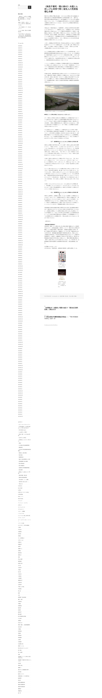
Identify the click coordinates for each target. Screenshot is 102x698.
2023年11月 (20, 115)
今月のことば (20, 540)
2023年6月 (20, 126)
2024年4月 (20, 105)
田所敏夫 (20, 635)
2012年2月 (20, 412)
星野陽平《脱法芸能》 (22, 597)
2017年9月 (20, 272)
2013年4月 (20, 382)
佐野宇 (19, 546)
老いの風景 (20, 652)
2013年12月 (20, 365)
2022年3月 (20, 158)
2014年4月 (20, 357)
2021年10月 (20, 168)
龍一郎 (19, 693)
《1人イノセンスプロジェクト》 (24, 424)
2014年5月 (20, 355)
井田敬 (19, 535)
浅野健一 (20, 620)
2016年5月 (20, 306)
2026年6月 (20, 50)
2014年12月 (20, 342)
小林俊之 (20, 576)
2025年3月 (20, 81)
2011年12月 (20, 416)
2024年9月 (20, 94)
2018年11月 (20, 242)
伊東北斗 (20, 542)
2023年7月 (20, 124)
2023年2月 (20, 134)
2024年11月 (20, 90)
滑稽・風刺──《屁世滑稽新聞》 (24, 624)
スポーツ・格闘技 (21, 511)
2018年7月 (20, 251)
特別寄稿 (20, 631)
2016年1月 (20, 314)
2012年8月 (20, 399)
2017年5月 (20, 280)
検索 (19, 5)
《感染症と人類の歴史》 (22, 452)
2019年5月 (20, 230)
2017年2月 (20, 287)
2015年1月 (20, 340)
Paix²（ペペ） (21, 496)
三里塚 (19, 527)
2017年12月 (20, 266)
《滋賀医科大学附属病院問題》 (24, 467)
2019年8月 (20, 223)
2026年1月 (20, 60)
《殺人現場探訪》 (21, 465)
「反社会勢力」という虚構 (23, 479)
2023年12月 (20, 113)
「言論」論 (20, 483)
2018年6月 (20, 253)
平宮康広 (20, 588)
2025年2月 (20, 84)
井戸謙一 (20, 533)
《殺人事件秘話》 (21, 463)
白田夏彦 (20, 641)
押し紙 (19, 591)
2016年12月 (20, 291)
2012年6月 (20, 403)
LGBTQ (19, 490)
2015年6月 (20, 329)
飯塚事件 (20, 678)
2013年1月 (20, 388)
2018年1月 (20, 263)
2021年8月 (20, 172)
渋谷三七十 (20, 622)
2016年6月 (20, 304)
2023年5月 (20, 128)
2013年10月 (20, 369)
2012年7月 (20, 401)
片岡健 (19, 629)
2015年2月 (20, 338)
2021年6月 (20, 177)
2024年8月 (20, 96)
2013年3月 (20, 384)
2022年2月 (20, 160)
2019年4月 (20, 232)
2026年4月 (20, 54)
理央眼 (19, 633)
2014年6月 (20, 352)
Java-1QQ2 (20, 488)
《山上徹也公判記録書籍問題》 (24, 445)
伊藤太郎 (20, 544)
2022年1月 (20, 162)
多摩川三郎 (20, 563)
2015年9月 (20, 323)
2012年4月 (20, 407)
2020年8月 (20, 198)
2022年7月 (20, 149)
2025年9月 (20, 69)
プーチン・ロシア (21, 517)
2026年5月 (20, 52)
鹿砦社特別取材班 (21, 686)
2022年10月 (20, 143)
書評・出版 (20, 599)
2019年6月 (20, 228)
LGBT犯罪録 (20, 494)
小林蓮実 (20, 578)
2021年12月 (20, 164)
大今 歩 (19, 565)
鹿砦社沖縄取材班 (21, 684)
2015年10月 (20, 321)
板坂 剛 (19, 607)
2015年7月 (20, 327)
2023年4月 (20, 130)
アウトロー (20, 500)
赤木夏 (19, 663)
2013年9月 (20, 371)
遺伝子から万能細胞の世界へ (23, 669)
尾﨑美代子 (20, 580)
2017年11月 (20, 268)
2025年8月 (20, 71)
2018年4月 (20, 257)
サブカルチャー (21, 509)
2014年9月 (20, 348)
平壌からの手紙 (21, 586)
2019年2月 (20, 236)
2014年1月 (20, 363)
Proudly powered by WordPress (50, 325)
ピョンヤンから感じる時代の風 (24, 515)
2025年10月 (20, 67)
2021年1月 (20, 187)
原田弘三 (20, 555)
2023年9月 (20, 120)
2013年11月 (20, 367)
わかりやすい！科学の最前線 (23, 525)
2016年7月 (20, 302)
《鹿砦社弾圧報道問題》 (22, 477)
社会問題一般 (20, 643)
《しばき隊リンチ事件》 (22, 432)
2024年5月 (20, 103)
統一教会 (20, 650)
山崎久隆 (20, 582)
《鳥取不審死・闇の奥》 (22, 475)
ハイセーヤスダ (21, 513)
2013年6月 (20, 378)
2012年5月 (20, 405)
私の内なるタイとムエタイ (23, 648)
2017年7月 (20, 276)
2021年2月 (20, 185)
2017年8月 (20, 274)
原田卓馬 (20, 552)
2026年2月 (20, 58)
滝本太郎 (20, 626)
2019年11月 (20, 217)
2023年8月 (20, 122)
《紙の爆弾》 (20, 469)
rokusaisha (55, 296)
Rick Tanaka (20, 498)
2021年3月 (20, 183)
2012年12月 (20, 391)
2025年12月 (20, 62)
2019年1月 (20, 238)
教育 (19, 593)
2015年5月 (20, 331)
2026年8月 (20, 45)
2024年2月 (20, 109)
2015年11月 (20, 319)
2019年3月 (20, 234)
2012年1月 (20, 414)
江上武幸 (20, 618)
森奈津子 (20, 612)
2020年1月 (20, 213)
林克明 (19, 610)
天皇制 (19, 569)
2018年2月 (20, 261)
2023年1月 (20, 136)
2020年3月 (20, 208)
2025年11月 (20, 64)
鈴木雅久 (20, 671)
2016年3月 (20, 310)
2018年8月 (20, 249)
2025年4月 (20, 79)
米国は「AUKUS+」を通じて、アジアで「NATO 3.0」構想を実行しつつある (24, 24)
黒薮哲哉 (20, 690)
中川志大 (20, 529)
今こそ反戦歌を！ (21, 538)
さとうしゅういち (21, 507)
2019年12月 (20, 215)
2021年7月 (20, 175)
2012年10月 (20, 395)
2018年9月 (20, 247)
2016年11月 (20, 293)
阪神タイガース (21, 673)
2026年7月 (20, 48)
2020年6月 (20, 202)
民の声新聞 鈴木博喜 (22, 616)
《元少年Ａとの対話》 (22, 437)
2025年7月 (20, 73)
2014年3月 (20, 359)
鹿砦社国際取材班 (21, 682)
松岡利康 (20, 605)
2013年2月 (20, 386)
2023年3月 (20, 132)
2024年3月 (20, 107)
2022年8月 (20, 147)
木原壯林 (20, 601)
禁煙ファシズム (21, 646)
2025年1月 (20, 86)
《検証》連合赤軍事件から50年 (24, 459)
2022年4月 (20, 156)
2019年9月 (20, 221)
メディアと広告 (21, 523)
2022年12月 (20, 139)
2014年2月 (20, 361)
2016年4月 (20, 308)
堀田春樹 (20, 561)
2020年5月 (20, 204)
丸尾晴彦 (20, 531)
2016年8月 (20, 299)
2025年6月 (20, 75)
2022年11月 (20, 141)
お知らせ (20, 505)
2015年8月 (20, 325)
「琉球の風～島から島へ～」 (23, 481)
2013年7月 (20, 376)
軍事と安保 (20, 665)
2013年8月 (20, 374)
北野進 (19, 550)
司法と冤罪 (20, 559)
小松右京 (20, 574)
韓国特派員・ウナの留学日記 (23, 676)
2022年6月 (20, 151)
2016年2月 (20, 312)
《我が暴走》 (20, 455)
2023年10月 (20, 117)
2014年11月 (20, 344)
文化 (19, 595)
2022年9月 (20, 145)
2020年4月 (20, 206)
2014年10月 (20, 346)
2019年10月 (20, 219)
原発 (19, 557)
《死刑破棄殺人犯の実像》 (23, 461)
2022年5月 (20, 153)
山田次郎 (20, 584)
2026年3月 (20, 56)
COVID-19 (20, 485)
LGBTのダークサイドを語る (23, 492)
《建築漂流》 (20, 447)
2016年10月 (20, 295)
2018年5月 (20, 255)
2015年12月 (20, 316)
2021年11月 (20, 166)
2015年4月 (20, 333)
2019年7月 (20, 225)
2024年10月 (20, 92)
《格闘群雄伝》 (21, 457)
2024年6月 (20, 100)
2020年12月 (20, 189)
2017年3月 (20, 285)
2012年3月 (20, 410)
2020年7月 (20, 200)
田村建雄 (20, 637)
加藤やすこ (20, 548)
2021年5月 (20, 179)
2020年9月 (20, 196)
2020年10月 (20, 194)
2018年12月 (20, 240)
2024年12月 (20, 88)
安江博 (19, 571)
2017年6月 (20, 278)
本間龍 (19, 603)
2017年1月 (20, 289)
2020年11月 (20, 192)
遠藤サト (20, 667)
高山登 (19, 680)
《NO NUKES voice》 (22, 430)
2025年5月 (20, 77)
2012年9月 (20, 397)
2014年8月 (20, 350)
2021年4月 (20, 181)
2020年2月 (20, 211)
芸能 (19, 654)
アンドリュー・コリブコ (22, 502)
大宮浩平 (20, 567)
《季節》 (20, 443)
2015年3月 (20, 335)
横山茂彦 (20, 614)
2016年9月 (20, 297)
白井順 (19, 639)
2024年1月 (20, 111)
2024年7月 (20, 98)
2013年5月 (20, 380)
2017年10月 (20, 270)
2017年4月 (20, 283)
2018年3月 (20, 259)
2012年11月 (20, 393)
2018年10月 (20, 244)
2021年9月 (20, 170)
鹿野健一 (20, 688)
